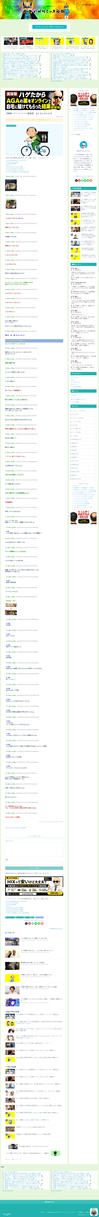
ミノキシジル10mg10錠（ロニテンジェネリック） (16, 160)
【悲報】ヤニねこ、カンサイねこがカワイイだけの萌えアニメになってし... (71, 58)
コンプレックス (20, 917)
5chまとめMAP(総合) (76, 386)
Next (97, 43)
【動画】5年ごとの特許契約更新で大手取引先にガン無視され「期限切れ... (71, 65)
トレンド (28, 917)
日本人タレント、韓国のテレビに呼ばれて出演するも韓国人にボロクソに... (21, 65)
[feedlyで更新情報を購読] (39, 923)
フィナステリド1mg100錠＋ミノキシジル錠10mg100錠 (17, 171)
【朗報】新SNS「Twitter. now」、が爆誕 (63, 55)
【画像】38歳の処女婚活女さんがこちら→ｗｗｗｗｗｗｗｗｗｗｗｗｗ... (20, 73)
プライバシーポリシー (71, 1212)
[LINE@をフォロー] (35, 923)
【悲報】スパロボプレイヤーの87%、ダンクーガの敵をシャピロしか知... (20, 60)
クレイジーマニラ (75, 397)
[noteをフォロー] (32, 923)
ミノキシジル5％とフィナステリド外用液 (14, 166)
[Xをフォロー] (26, 923)
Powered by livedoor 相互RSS (56, 80)
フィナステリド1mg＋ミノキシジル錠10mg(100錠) (85, 112)
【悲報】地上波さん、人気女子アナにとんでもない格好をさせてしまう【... (71, 63)
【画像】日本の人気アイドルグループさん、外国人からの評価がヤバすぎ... (21, 71)
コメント (9, 841)
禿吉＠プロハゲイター (83, 151)
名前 (6, 859)
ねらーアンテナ (75, 377)
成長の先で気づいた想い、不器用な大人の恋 (13, 53)
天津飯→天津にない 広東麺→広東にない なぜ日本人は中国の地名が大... (71, 78)
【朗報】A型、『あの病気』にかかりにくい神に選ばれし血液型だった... (21, 63)
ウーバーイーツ (40, 917)
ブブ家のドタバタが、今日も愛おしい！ (62, 1171)
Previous (2, 43)
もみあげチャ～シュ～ (76, 395)
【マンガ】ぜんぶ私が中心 (10, 1171)
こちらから (80, 169)
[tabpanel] (11, 43)
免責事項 (81, 1212)
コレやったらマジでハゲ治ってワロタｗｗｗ (49, 27)
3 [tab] (52, 52)
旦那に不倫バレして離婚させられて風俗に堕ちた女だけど (17, 66)
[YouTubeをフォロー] (29, 923)
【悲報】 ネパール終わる (59, 67)
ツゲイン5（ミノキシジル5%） (12, 161)
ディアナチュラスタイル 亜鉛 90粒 (81, 124)
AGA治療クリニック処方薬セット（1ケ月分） (84, 108)
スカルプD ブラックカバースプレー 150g (83, 128)
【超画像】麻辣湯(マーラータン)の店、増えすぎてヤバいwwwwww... (69, 62)
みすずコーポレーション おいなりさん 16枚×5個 (16, 827)
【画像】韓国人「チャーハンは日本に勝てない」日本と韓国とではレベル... (21, 68)
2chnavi (73, 379)
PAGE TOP (50, 1202)
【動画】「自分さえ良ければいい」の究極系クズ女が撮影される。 (19, 75)
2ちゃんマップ (74, 384)
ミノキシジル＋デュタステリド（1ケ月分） (83, 117)
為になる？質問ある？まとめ (78, 399)
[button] (95, 134)
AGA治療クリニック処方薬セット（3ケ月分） (84, 110)
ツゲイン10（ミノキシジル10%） (81, 123)
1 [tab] (47, 52)
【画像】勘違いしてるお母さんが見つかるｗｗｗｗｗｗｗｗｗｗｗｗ (69, 57)
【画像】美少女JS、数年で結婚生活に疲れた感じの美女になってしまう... (20, 58)
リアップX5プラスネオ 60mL (80, 126)
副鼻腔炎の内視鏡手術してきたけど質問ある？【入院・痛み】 (68, 77)
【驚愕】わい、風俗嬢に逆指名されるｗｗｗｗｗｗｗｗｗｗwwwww (19, 70)
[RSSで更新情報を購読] (42, 923)
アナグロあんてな (75, 382)
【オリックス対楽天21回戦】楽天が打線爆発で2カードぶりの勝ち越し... (70, 60)
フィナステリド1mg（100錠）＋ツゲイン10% (84, 115)
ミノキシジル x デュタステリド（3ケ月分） (15, 170)
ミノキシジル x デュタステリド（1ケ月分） (15, 168)
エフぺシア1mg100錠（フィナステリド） (83, 114)
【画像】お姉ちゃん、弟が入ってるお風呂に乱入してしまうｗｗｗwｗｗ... (21, 55)
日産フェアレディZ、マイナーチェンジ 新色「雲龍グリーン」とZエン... (20, 57)
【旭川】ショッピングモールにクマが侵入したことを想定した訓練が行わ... (21, 76)
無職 (33, 917)
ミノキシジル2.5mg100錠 (11, 163)
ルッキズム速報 (75, 401)
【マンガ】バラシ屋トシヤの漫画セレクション (64, 53)
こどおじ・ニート (10, 917)
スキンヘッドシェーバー (79, 130)
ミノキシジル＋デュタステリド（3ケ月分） (83, 119)
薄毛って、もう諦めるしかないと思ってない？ (52, 1212)
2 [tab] (49, 52)
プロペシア (8, 165)
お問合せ (87, 1212)
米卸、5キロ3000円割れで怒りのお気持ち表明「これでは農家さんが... (20, 62)
